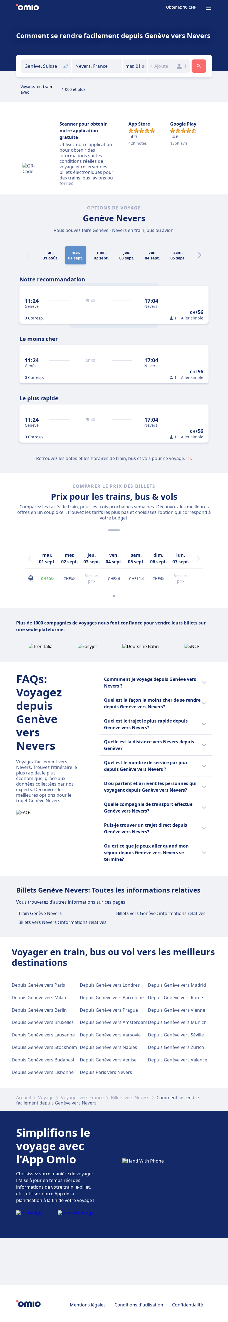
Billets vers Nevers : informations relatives (62, 922)
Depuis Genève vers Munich (177, 1022)
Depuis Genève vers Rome (175, 997)
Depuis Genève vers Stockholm (44, 1047)
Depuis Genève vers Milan (39, 997)
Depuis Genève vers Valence (177, 1060)
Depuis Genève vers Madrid (177, 985)
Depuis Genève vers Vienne (176, 1010)
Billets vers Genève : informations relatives (160, 913)
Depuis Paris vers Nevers (106, 1072)
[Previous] (29, 558)
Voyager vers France (82, 1097)
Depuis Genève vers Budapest (43, 1060)
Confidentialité (187, 1305)
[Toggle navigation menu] (208, 7)
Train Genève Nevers (40, 913)
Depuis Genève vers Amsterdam (113, 1022)
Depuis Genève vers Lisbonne (43, 1072)
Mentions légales (88, 1305)
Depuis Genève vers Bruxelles (43, 1022)
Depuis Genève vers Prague (109, 1010)
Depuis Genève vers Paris (38, 985)
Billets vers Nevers (130, 1097)
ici (188, 458)
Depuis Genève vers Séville (176, 1035)
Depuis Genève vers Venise (108, 1060)
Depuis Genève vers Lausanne (43, 1035)
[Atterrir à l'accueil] (27, 7)
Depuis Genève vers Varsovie (110, 1035)
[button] (135, 66)
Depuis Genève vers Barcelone (112, 997)
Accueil (23, 1097)
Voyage (46, 1097)
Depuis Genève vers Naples (108, 1047)
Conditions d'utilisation (139, 1305)
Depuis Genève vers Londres (110, 985)
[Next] (199, 255)
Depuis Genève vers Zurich (176, 1047)
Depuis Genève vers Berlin (39, 1010)
